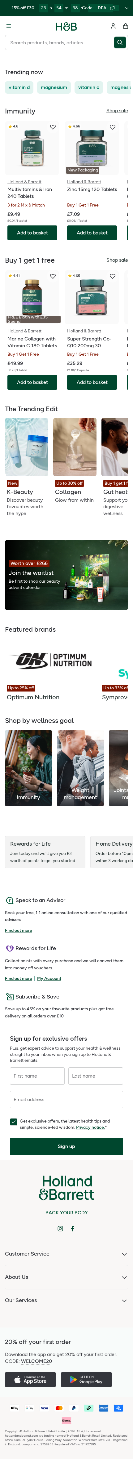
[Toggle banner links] (126, 8)
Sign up (66, 1146)
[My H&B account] (113, 26)
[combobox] (59, 42)
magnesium (54, 87)
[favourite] (53, 127)
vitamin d (19, 87)
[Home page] (66, 26)
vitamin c (88, 87)
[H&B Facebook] (72, 1228)
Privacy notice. (90, 1127)
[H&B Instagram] (60, 1228)
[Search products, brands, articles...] (121, 42)
